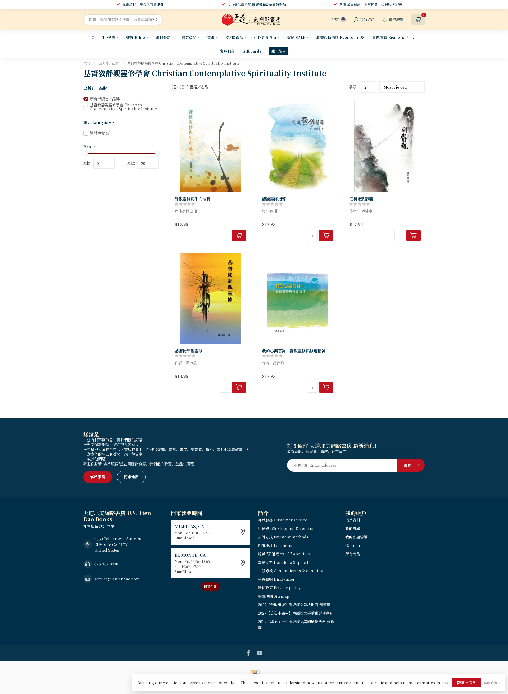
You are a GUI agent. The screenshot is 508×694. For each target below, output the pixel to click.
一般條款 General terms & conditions (292, 570)
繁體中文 (100, 133)
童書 (211, 37)
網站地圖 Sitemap (273, 596)
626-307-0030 (106, 563)
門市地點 (131, 476)
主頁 (91, 37)
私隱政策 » (492, 682)
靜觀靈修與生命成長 (192, 198)
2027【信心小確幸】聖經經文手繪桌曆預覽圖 (295, 613)
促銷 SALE (296, 37)
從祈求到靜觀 (361, 198)
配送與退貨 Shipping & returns (286, 528)
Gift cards (251, 51)
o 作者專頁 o (265, 37)
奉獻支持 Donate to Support (283, 562)
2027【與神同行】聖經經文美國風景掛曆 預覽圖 (296, 624)
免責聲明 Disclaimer (276, 579)
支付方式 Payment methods (283, 536)
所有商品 (352, 553)
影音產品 (189, 37)
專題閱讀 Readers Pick (393, 37)
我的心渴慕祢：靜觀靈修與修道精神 (293, 350)
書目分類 (163, 37)
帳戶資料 (352, 520)
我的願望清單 (356, 536)
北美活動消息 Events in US (340, 37)
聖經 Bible (135, 37)
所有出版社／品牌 (105, 99)
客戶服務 (227, 51)
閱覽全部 (210, 586)
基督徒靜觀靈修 (188, 350)
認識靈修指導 (274, 198)
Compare (354, 545)
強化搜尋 (278, 51)
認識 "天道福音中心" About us (284, 553)
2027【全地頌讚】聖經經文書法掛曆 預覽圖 (294, 604)
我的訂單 (352, 528)
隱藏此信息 (466, 682)
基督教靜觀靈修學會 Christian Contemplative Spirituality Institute (183, 63)
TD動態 (108, 37)
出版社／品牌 (108, 63)
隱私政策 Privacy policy (279, 587)
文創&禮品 (234, 37)
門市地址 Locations (275, 545)
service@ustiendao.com (117, 579)
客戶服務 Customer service (282, 520)
